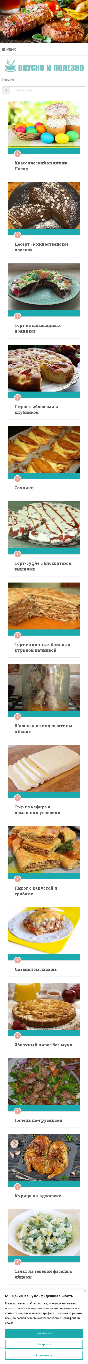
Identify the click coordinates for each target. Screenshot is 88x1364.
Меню (11, 49)
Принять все (44, 1333)
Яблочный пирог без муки (43, 1044)
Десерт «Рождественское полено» (42, 246)
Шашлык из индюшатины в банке (43, 728)
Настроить (44, 1344)
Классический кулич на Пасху (41, 165)
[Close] (85, 1291)
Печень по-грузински (38, 1120)
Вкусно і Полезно (44, 64)
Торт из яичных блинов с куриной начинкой (42, 647)
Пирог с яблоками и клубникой (36, 409)
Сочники (24, 487)
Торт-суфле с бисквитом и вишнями (43, 566)
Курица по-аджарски (38, 1195)
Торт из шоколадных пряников (38, 328)
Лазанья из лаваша (36, 969)
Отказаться (44, 1355)
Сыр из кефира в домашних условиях (37, 809)
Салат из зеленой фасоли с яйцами (43, 1274)
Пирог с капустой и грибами (36, 890)
